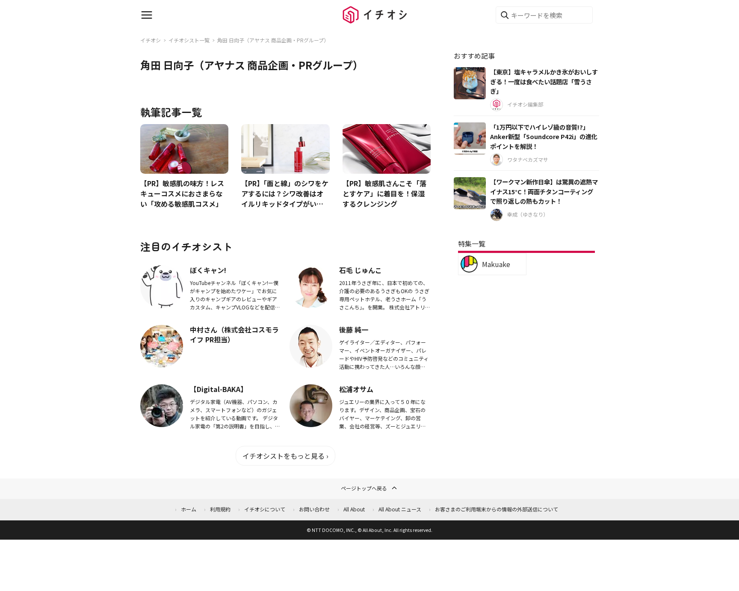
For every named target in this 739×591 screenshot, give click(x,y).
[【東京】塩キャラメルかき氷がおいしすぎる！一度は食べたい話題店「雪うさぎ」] (470, 83)
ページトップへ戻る (364, 488)
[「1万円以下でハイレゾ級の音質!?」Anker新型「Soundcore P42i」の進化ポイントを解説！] (470, 138)
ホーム (188, 509)
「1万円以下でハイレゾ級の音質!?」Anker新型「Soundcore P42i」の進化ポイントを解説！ (543, 136)
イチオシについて (264, 509)
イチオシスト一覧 (189, 40)
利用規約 (220, 509)
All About (354, 509)
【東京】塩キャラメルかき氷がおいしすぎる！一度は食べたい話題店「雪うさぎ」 (544, 81)
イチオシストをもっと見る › (285, 456)
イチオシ (150, 40)
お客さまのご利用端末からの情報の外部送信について (496, 509)
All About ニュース (399, 509)
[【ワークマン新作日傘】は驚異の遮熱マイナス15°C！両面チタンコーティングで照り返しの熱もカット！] (470, 193)
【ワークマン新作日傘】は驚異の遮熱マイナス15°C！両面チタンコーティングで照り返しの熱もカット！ (544, 191)
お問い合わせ (314, 509)
